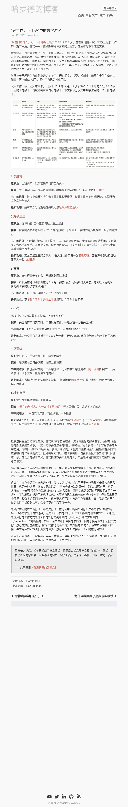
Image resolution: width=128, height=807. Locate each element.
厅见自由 (76, 420)
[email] (49, 796)
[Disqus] (64, 656)
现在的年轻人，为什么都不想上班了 (33, 42)
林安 (16, 393)
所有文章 (92, 15)
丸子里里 (19, 216)
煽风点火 (76, 380)
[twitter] (56, 796)
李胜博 (17, 176)
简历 (110, 15)
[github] (71, 796)
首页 (81, 15)
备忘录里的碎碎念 (44, 567)
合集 (102, 15)
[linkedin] (64, 796)
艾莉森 (17, 349)
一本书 (100, 190)
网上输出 (93, 369)
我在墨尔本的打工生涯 (43, 299)
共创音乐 (29, 259)
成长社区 (93, 424)
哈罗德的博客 (35, 9)
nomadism (32, 35)
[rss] (78, 796)
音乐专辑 (83, 255)
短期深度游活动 (68, 207)
